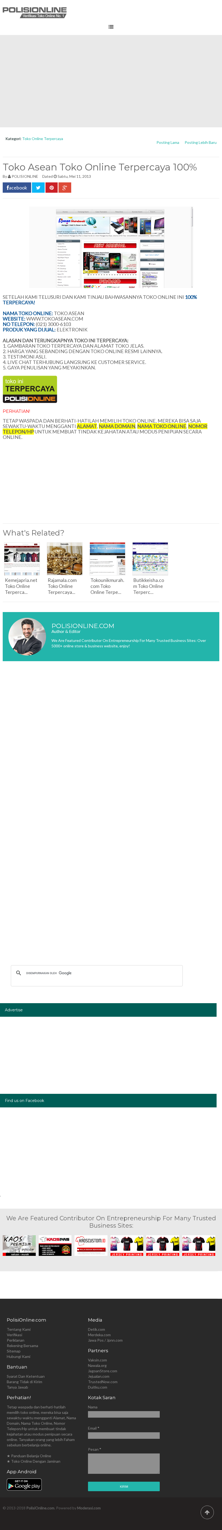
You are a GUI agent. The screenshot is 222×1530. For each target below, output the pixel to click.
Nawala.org (97, 1365)
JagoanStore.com (102, 1371)
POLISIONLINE (25, 176)
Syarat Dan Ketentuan (26, 1376)
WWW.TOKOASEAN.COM (54, 319)
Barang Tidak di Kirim (24, 1381)
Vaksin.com (97, 1360)
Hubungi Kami (18, 1356)
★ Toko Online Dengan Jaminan (33, 1461)
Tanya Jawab (17, 1387)
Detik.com (96, 1329)
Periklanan (15, 1340)
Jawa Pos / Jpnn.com (105, 1340)
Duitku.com (97, 1387)
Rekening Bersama (22, 1345)
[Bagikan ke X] (38, 187)
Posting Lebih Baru (201, 142)
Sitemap (14, 1351)
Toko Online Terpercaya (42, 138)
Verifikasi (14, 1334)
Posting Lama (167, 142)
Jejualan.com (98, 1376)
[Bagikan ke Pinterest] (51, 187)
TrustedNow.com (102, 1381)
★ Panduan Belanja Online (29, 1455)
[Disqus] (111, 746)
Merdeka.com (99, 1334)
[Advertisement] (111, 81)
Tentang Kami (19, 1329)
